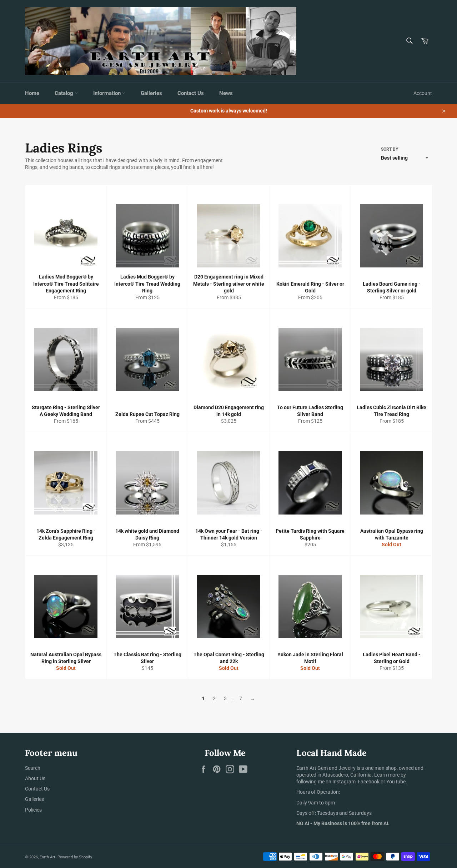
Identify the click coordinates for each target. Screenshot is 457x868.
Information (107, 93)
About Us (35, 778)
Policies (33, 810)
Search (32, 768)
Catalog (65, 93)
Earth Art (47, 857)
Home (32, 93)
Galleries (151, 93)
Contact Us (190, 93)
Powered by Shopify (74, 857)
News (226, 93)
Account (422, 93)
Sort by (389, 149)
